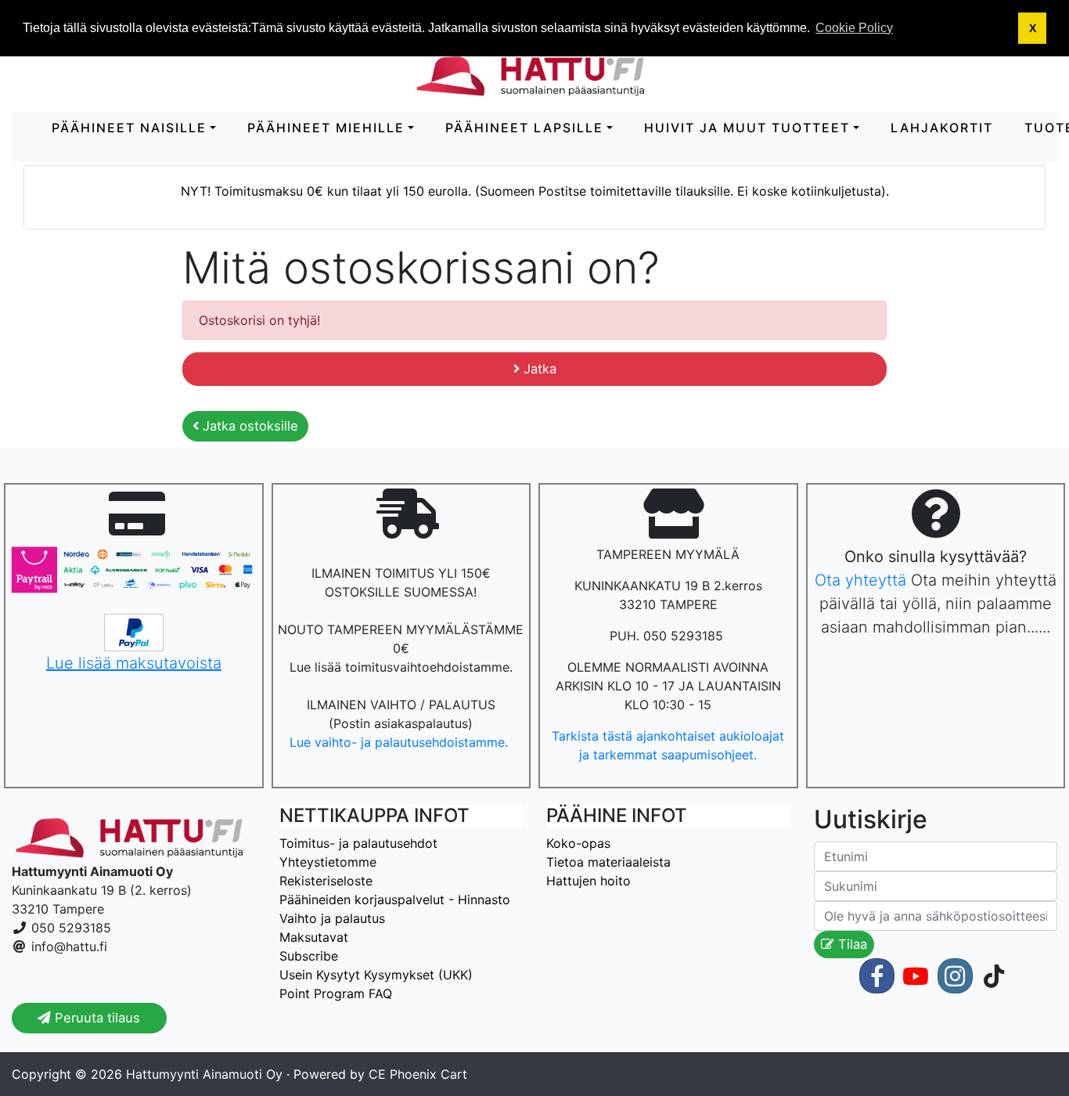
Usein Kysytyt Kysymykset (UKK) (376, 974)
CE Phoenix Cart (418, 1074)
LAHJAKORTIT (942, 127)
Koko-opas (578, 843)
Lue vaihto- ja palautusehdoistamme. (401, 742)
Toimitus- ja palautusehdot (358, 843)
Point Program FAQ (335, 993)
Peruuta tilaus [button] (95, 1018)
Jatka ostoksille (248, 426)
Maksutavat (313, 937)
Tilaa (850, 944)
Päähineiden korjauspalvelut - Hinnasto (394, 899)
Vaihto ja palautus (332, 918)
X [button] (1032, 28)
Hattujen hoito (588, 881)
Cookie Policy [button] (854, 27)
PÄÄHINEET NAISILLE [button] (129, 127)
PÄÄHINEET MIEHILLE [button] (326, 127)
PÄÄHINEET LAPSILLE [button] (524, 127)
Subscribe (308, 956)
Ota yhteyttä (860, 580)
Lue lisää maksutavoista (133, 663)
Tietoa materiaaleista (608, 862)
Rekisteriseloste (326, 881)
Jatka (538, 369)
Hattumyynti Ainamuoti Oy (204, 1074)
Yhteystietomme (327, 862)
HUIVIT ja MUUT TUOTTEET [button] (747, 127)
